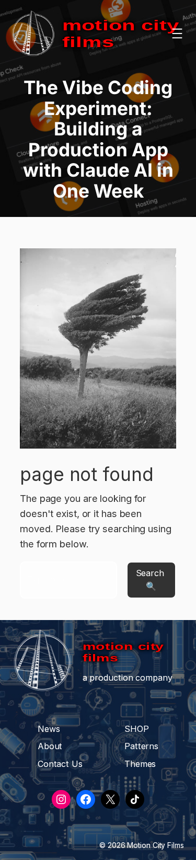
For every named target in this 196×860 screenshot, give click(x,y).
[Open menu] (177, 33)
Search (150, 573)
